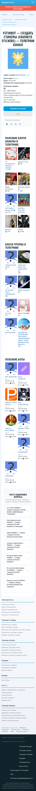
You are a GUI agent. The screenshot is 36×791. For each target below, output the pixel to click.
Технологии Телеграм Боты (11, 612)
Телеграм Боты (24, 762)
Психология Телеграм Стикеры (12, 632)
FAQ (11, 774)
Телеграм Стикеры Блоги (9, 22)
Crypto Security (7, 695)
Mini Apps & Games (8, 697)
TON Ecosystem (7, 692)
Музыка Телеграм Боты (9, 609)
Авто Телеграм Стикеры (10, 627)
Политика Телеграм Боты (10, 615)
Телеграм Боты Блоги (20, 19)
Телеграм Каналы (25, 746)
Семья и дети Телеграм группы (12, 652)
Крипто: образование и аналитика (13, 690)
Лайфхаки (22, 727)
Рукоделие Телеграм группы (11, 650)
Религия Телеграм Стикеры (11, 635)
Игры (12, 731)
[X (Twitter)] (11, 124)
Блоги (15, 78)
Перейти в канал (18, 109)
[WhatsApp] (16, 124)
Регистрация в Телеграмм (19, 770)
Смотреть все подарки (9, 665)
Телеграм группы (25, 750)
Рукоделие (5, 729)
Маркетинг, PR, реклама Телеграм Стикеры (16, 629)
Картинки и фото (22, 731)
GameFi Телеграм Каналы (10, 720)
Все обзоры (6, 680)
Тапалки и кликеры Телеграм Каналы (14, 718)
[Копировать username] (28, 75)
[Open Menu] (32, 2)
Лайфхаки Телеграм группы (11, 647)
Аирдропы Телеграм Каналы (11, 712)
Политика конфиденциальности (21, 778)
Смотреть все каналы (9, 710)
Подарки (22, 758)
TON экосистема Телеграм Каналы (13, 715)
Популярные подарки (9, 667)
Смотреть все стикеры (9, 624)
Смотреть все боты (8, 604)
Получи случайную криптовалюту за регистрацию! (18, 7)
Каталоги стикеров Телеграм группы (14, 655)
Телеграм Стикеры (25, 754)
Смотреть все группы (9, 644)
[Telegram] (7, 124)
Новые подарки (7, 670)
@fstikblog (21, 75)
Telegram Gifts (6, 700)
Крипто (4, 685)
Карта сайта (23, 766)
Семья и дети (15, 729)
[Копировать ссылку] (20, 124)
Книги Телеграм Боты (9, 607)
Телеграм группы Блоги (9, 24)
